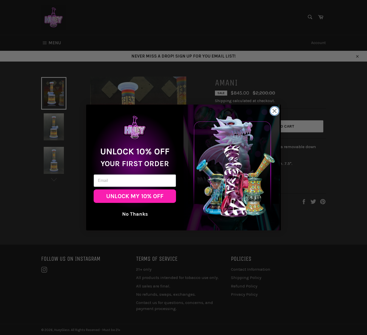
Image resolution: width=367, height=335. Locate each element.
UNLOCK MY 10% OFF (135, 196)
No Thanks (135, 214)
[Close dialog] (274, 111)
